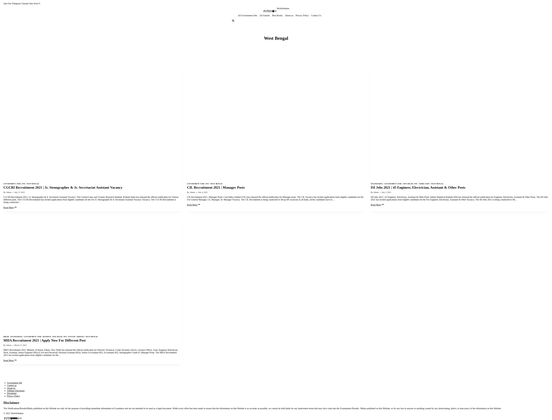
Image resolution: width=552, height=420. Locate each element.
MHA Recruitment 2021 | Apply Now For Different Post (44, 340)
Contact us (12, 385)
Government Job (14, 383)
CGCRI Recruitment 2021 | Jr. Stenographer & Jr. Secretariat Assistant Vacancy (62, 187)
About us (289, 15)
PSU (23, 184)
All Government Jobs (247, 15)
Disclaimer (12, 393)
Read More (10, 207)
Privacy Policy (302, 15)
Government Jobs (12, 184)
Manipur (47, 336)
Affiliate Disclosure (16, 390)
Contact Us (316, 15)
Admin (9, 192)
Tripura (80, 336)
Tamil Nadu (424, 184)
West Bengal (33, 184)
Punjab (71, 336)
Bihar (6, 336)
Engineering (377, 184)
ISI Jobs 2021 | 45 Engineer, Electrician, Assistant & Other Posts (418, 187)
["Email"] (16, 418)
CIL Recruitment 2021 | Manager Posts (216, 187)
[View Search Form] (233, 21)
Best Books (277, 15)
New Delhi (408, 184)
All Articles (264, 15)
